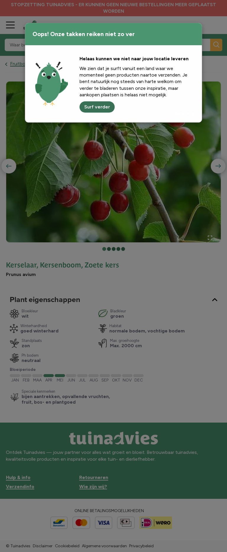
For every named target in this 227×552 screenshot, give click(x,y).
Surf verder (97, 107)
